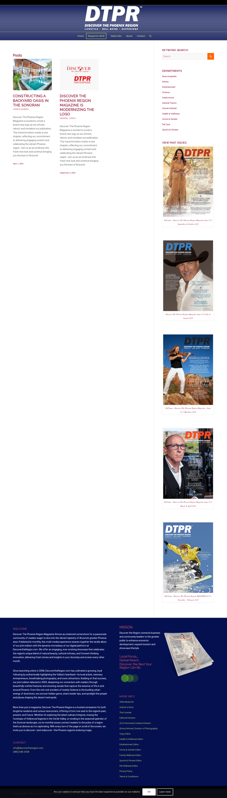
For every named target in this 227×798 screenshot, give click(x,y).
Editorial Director (127, 718)
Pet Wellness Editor (128, 766)
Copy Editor (125, 734)
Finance (166, 92)
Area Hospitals (169, 76)
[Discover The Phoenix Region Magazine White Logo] (113, 18)
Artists (165, 81)
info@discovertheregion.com (28, 748)
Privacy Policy (125, 771)
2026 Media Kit (126, 702)
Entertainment (168, 87)
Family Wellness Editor (130, 755)
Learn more (165, 792)
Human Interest (169, 108)
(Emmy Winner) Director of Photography (138, 728)
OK (149, 792)
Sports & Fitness (170, 129)
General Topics (68, 118)
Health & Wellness (171, 113)
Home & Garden (21, 109)
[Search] (149, 36)
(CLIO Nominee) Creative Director (135, 723)
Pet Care (166, 124)
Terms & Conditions (128, 776)
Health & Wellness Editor (131, 739)
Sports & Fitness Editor (130, 760)
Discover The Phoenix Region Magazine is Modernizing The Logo (77, 105)
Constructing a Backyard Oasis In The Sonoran (31, 100)
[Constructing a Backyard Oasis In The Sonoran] (32, 74)
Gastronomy (168, 97)
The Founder (125, 712)
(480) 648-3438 (21, 751)
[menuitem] (80, 36)
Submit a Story (126, 707)
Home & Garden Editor (130, 749)
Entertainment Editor (129, 744)
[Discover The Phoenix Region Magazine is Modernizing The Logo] (79, 74)
